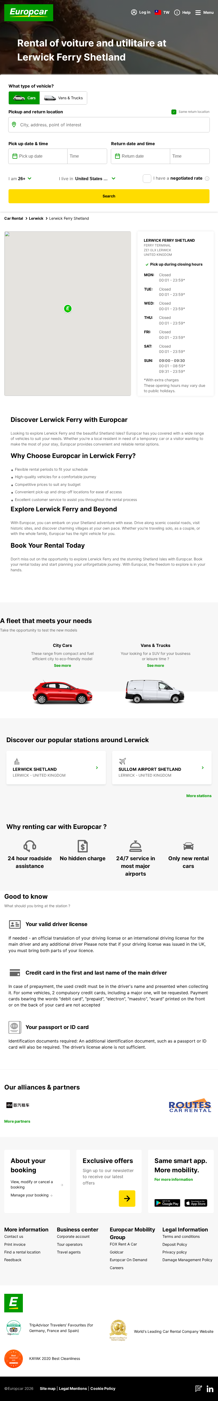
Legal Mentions (73, 1388)
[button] (67, 309)
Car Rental (13, 218)
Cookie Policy (102, 1388)
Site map (48, 1388)
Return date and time (133, 143)
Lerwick (36, 218)
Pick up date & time (28, 143)
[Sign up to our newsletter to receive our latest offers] (127, 1198)
